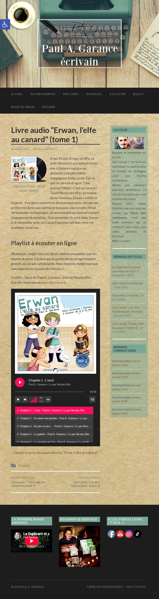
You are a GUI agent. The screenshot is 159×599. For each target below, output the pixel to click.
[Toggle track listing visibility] (92, 399)
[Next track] (25, 399)
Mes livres (71, 94)
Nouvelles (94, 94)
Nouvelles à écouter (125, 295)
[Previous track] (18, 399)
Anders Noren (112, 586)
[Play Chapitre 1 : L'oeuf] (20, 382)
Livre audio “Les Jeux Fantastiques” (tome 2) (85, 481)
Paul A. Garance (45, 149)
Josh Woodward (54, 282)
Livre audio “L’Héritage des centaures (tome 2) (28, 481)
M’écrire (48, 107)
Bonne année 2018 (126, 363)
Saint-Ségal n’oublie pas (127, 283)
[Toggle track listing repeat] (48, 399)
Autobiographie (42, 94)
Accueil (17, 94)
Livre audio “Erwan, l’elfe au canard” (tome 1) (128, 325)
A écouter (117, 94)
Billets (138, 94)
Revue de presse (23, 107)
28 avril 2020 (20, 149)
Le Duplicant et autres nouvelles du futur (126, 269)
